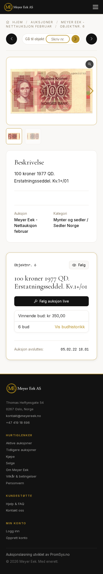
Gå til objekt (34, 39)
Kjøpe (10, 456)
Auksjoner (42, 22)
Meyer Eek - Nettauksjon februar (26, 225)
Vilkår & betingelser (21, 476)
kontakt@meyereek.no (23, 416)
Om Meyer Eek (17, 470)
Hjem (17, 22)
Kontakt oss (15, 510)
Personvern (15, 483)
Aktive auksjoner (19, 443)
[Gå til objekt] (76, 39)
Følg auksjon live (54, 301)
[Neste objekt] (91, 39)
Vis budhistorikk (70, 326)
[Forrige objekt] (11, 39)
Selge (10, 463)
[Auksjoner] (19, 7)
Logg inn (13, 531)
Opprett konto (17, 538)
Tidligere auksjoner (21, 450)
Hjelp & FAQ (15, 504)
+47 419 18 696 (18, 422)
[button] (90, 91)
